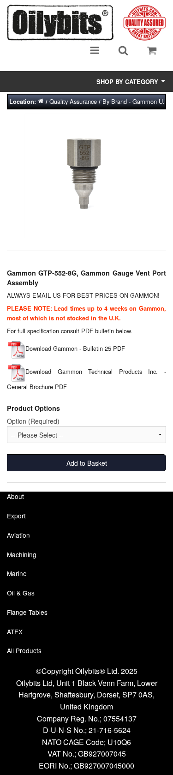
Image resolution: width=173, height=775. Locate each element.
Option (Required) (33, 421)
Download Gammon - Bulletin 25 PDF (75, 348)
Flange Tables (27, 612)
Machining (21, 554)
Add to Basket (86, 463)
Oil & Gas (21, 592)
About (15, 496)
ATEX (15, 631)
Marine (17, 573)
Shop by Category (128, 81)
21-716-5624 (110, 730)
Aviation (18, 535)
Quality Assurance (73, 101)
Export (16, 515)
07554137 (120, 718)
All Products (24, 650)
